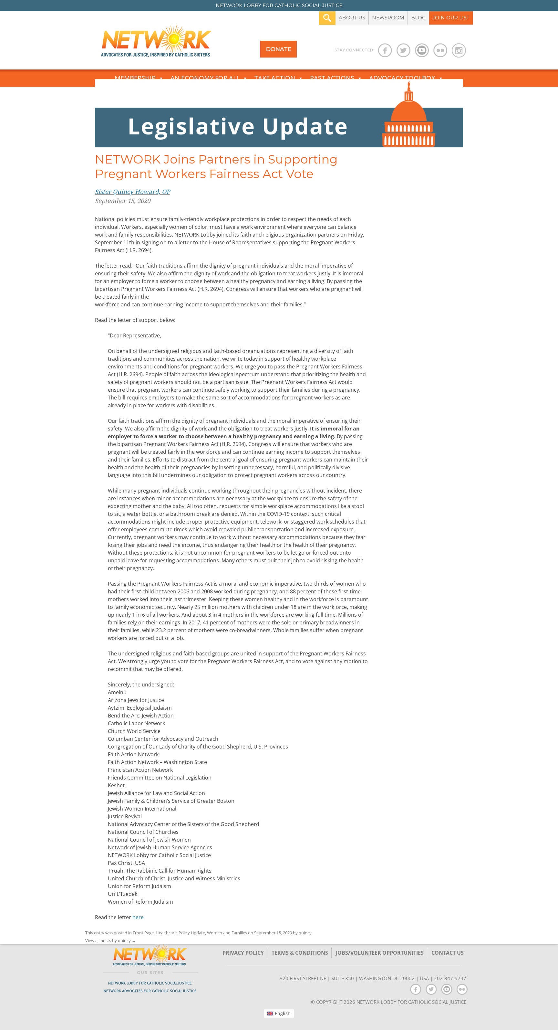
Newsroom (388, 18)
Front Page (143, 933)
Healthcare (166, 933)
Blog (418, 18)
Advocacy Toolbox (402, 78)
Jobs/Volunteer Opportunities (380, 952)
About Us (352, 18)
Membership (135, 78)
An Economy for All (205, 78)
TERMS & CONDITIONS (300, 952)
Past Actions (332, 78)
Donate (278, 49)
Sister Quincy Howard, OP (132, 191)
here (138, 917)
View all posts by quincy (110, 940)
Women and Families (227, 933)
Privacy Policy (243, 952)
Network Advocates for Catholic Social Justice (150, 990)
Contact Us (447, 952)
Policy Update (192, 933)
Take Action (274, 78)
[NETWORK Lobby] (156, 43)
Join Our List (451, 18)
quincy (305, 933)
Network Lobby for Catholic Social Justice (149, 983)
